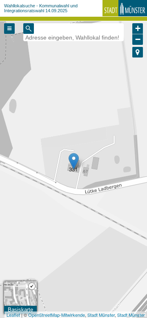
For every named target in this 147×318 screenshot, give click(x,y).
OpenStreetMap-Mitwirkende (56, 314)
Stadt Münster (101, 314)
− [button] (137, 39)
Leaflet (13, 314)
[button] (137, 52)
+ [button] (137, 28)
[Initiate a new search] (28, 28)
